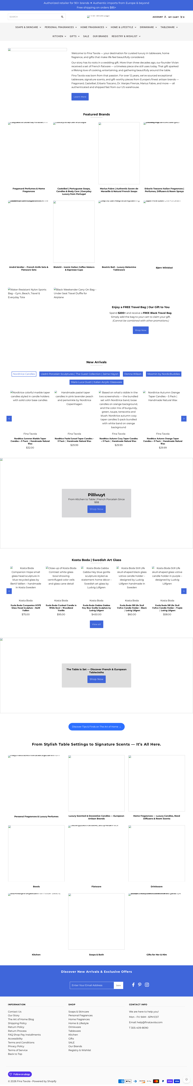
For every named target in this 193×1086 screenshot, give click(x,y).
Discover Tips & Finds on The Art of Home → (96, 726)
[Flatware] (96, 853)
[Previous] (9, 419)
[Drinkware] (156, 853)
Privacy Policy (16, 1046)
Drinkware (147, 27)
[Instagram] (147, 985)
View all (96, 624)
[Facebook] (133, 985)
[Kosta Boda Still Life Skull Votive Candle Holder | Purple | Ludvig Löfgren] (167, 581)
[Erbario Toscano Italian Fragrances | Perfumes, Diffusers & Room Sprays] (164, 153)
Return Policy (16, 1027)
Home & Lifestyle (122, 27)
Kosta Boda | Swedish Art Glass (96, 560)
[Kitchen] (36, 921)
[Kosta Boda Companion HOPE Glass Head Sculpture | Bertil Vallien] (25, 581)
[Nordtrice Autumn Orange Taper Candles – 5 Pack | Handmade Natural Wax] (163, 410)
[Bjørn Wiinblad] (164, 232)
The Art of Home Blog (21, 1019)
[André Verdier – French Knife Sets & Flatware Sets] (28, 232)
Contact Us (14, 1011)
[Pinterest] (139, 985)
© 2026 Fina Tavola (19, 1081)
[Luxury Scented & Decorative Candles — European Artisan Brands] (96, 783)
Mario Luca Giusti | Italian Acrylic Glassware (96, 382)
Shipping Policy (17, 1023)
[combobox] (33, 17)
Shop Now (140, 330)
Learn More (80, 97)
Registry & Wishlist (125, 36)
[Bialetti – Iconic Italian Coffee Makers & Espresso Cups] (74, 232)
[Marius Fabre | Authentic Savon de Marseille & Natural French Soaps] (119, 153)
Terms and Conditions (21, 1042)
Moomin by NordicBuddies (163, 374)
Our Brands (100, 36)
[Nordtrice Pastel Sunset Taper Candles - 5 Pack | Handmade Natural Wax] (74, 410)
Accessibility (15, 1038)
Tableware (168, 27)
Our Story (13, 1015)
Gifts (73, 36)
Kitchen (58, 36)
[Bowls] (36, 853)
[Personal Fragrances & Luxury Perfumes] (36, 783)
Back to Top (15, 1054)
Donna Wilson (132, 374)
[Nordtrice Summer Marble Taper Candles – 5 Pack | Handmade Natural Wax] (30, 410)
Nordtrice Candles (24, 374)
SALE (86, 36)
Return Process (17, 1031)
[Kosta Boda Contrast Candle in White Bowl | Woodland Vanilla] (61, 581)
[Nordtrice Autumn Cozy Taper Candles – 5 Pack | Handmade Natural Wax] (118, 410)
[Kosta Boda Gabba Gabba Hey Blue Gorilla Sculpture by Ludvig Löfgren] (96, 581)
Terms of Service (18, 1050)
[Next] (184, 419)
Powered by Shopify (44, 1081)
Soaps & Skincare (26, 27)
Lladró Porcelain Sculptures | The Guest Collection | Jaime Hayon (79, 374)
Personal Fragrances (59, 27)
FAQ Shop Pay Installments (24, 1034)
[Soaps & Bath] (96, 921)
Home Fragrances (92, 27)
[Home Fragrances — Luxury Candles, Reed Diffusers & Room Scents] (156, 783)
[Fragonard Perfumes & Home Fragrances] (28, 153)
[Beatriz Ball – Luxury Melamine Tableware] (119, 232)
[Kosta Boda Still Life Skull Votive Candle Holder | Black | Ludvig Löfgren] (131, 581)
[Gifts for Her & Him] (156, 921)
